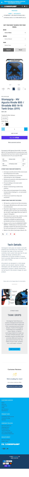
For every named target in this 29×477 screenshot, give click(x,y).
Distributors (5, 410)
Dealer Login (5, 441)
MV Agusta (17, 13)
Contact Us (4, 406)
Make (4, 30)
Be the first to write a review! (14, 386)
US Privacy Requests (7, 432)
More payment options (14, 142)
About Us (4, 404)
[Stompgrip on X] (5, 449)
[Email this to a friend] (14, 234)
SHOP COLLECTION (14, 349)
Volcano (4, 118)
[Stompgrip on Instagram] (4, 449)
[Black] (7, 124)
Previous (14, 10)
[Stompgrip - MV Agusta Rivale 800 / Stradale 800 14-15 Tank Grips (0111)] (14, 69)
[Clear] (3, 124)
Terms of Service (6, 430)
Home (10, 13)
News (3, 402)
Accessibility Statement (8, 433)
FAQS (3, 407)
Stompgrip (15, 456)
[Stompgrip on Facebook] (2, 449)
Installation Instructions (8, 416)
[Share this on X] (2, 234)
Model (5, 36)
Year (4, 42)
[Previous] (10, 85)
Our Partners (5, 409)
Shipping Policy (5, 427)
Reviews (4, 419)
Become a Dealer (6, 439)
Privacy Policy (5, 429)
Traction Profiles (6, 418)
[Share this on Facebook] (6, 234)
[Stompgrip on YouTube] (7, 449)
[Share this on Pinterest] (10, 234)
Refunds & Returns (6, 425)
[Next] (18, 85)
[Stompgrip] (11, 6)
